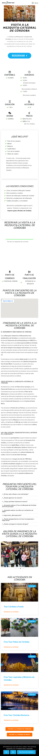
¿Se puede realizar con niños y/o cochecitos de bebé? (17, 511)
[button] (19, 494)
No (13, 752)
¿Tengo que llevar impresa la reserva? (15, 501)
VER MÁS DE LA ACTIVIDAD (11, 612)
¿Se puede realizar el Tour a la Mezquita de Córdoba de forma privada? (19, 506)
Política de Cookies (26, 752)
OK (6, 752)
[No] (37, 750)
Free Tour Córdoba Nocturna (16, 715)
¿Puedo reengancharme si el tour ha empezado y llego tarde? (18, 519)
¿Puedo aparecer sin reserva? (12, 498)
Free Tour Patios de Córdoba (16, 642)
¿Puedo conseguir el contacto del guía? (15, 524)
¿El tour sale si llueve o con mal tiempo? (15, 494)
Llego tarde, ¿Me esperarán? (12, 515)
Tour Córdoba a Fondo (14, 607)
